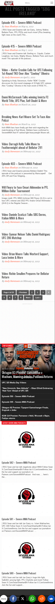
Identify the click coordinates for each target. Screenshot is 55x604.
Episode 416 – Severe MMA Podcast (22, 22)
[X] (22, 598)
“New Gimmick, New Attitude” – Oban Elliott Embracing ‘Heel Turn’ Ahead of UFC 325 (27, 389)
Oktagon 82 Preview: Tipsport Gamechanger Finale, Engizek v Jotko (25, 409)
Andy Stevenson (12, 77)
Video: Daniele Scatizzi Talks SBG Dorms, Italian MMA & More (24, 216)
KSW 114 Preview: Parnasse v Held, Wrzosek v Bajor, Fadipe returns (26, 417)
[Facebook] (13, 598)
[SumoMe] (51, 598)
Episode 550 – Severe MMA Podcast (18, 396)
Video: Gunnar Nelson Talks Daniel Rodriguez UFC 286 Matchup (26, 235)
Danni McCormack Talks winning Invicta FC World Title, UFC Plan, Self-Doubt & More (25, 98)
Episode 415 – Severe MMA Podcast (22, 46)
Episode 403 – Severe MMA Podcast (22, 163)
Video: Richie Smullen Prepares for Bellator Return (25, 275)
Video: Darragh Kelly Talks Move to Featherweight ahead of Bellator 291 (22, 145)
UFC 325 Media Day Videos (14, 383)
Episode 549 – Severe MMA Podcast (18, 402)
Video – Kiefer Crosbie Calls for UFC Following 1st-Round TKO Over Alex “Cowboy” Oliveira (27, 71)
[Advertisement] (27, 323)
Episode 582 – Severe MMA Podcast (19, 462)
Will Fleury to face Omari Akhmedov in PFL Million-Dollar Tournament (25, 189)
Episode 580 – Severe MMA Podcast (19, 573)
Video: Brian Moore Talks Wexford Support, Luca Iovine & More (25, 255)
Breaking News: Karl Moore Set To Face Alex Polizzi (26, 118)
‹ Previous (22, 292)
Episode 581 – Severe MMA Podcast (19, 519)
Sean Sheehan (11, 26)
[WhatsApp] (32, 598)
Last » (38, 298)
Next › (28, 298)
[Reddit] (41, 598)
